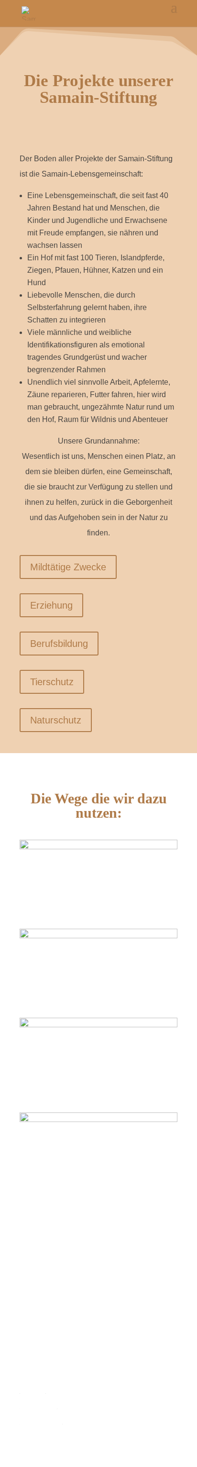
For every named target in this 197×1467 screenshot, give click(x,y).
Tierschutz (52, 682)
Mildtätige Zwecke (68, 567)
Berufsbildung (59, 643)
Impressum (38, 1405)
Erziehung (51, 605)
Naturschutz (55, 720)
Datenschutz (41, 1421)
